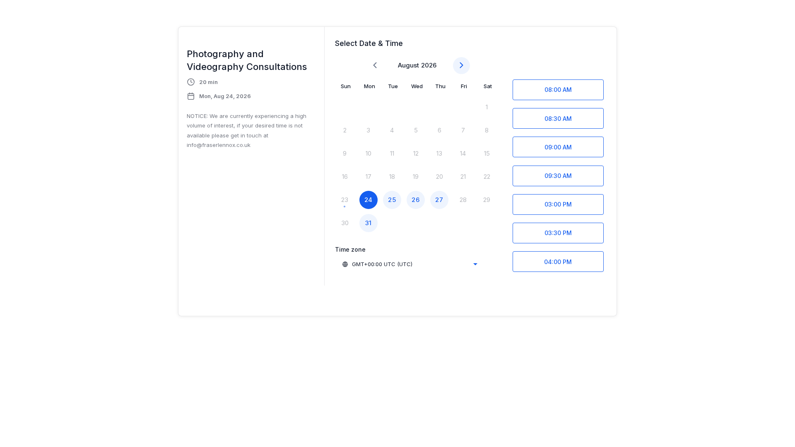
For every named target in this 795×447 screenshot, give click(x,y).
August (408, 65)
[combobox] (409, 264)
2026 (428, 65)
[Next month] (461, 65)
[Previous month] (374, 65)
